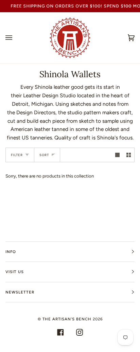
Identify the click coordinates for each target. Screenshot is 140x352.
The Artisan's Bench (66, 319)
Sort (44, 155)
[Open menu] (15, 37)
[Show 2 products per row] (128, 155)
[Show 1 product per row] (117, 155)
